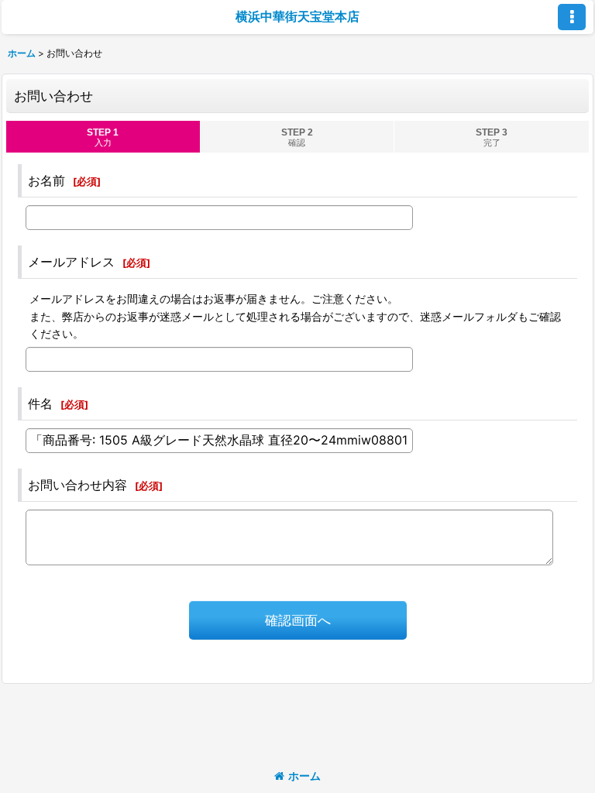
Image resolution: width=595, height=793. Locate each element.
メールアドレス (71, 261)
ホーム (304, 775)
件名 (40, 403)
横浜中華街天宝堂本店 (297, 16)
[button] (572, 17)
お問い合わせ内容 (77, 485)
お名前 (46, 180)
